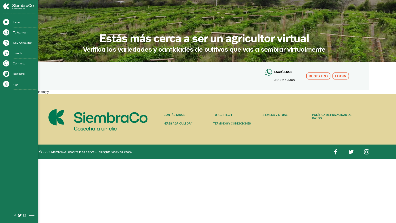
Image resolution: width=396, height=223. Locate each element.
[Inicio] (6, 6)
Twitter (20, 215)
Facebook (15, 215)
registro (318, 76)
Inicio (16, 22)
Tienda (17, 53)
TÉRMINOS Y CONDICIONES (232, 123)
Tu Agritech (20, 32)
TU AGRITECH (222, 114)
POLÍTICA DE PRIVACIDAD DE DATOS (331, 116)
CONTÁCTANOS (174, 114)
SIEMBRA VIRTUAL (275, 114)
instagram (25, 215)
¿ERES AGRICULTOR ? (178, 123)
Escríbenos (283, 72)
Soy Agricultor (22, 43)
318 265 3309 (284, 80)
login (16, 84)
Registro (19, 74)
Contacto (19, 63)
